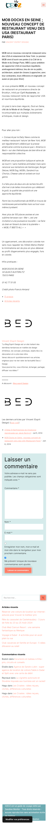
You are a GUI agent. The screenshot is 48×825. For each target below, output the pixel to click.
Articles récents (12, 301)
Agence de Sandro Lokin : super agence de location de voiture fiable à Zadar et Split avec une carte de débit (23, 669)
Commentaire (11, 488)
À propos (8, 296)
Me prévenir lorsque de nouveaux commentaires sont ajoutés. (20, 563)
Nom (7, 522)
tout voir (15, 422)
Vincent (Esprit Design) (17, 42)
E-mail (8, 532)
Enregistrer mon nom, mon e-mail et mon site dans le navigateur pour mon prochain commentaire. (22, 550)
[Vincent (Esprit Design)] (18, 337)
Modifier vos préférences (17, 819)
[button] (43, 5)
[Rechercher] (43, 598)
